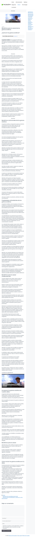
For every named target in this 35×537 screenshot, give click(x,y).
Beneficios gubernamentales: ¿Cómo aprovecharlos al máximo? (30, 27)
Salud (19, 4)
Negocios (14, 4)
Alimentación (19, 2)
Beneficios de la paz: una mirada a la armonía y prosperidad (30, 16)
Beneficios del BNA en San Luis (30, 12)
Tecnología (24, 4)
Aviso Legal (19, 535)
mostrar (15, 36)
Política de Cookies (26, 535)
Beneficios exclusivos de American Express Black (30, 23)
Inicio (13, 2)
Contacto (14, 7)
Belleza (25, 2)
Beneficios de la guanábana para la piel (10, 496)
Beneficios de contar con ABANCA (30, 19)
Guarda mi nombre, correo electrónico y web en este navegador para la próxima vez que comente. (13, 527)
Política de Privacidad (12, 535)
